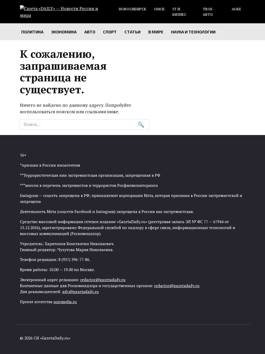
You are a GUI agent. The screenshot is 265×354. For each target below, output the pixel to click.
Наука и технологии (193, 31)
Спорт (110, 31)
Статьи (132, 31)
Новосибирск (132, 9)
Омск (159, 9)
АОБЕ (236, 9)
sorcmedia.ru (65, 301)
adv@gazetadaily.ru (80, 291)
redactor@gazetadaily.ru (103, 279)
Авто (89, 31)
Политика (32, 31)
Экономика (64, 31)
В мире (155, 31)
